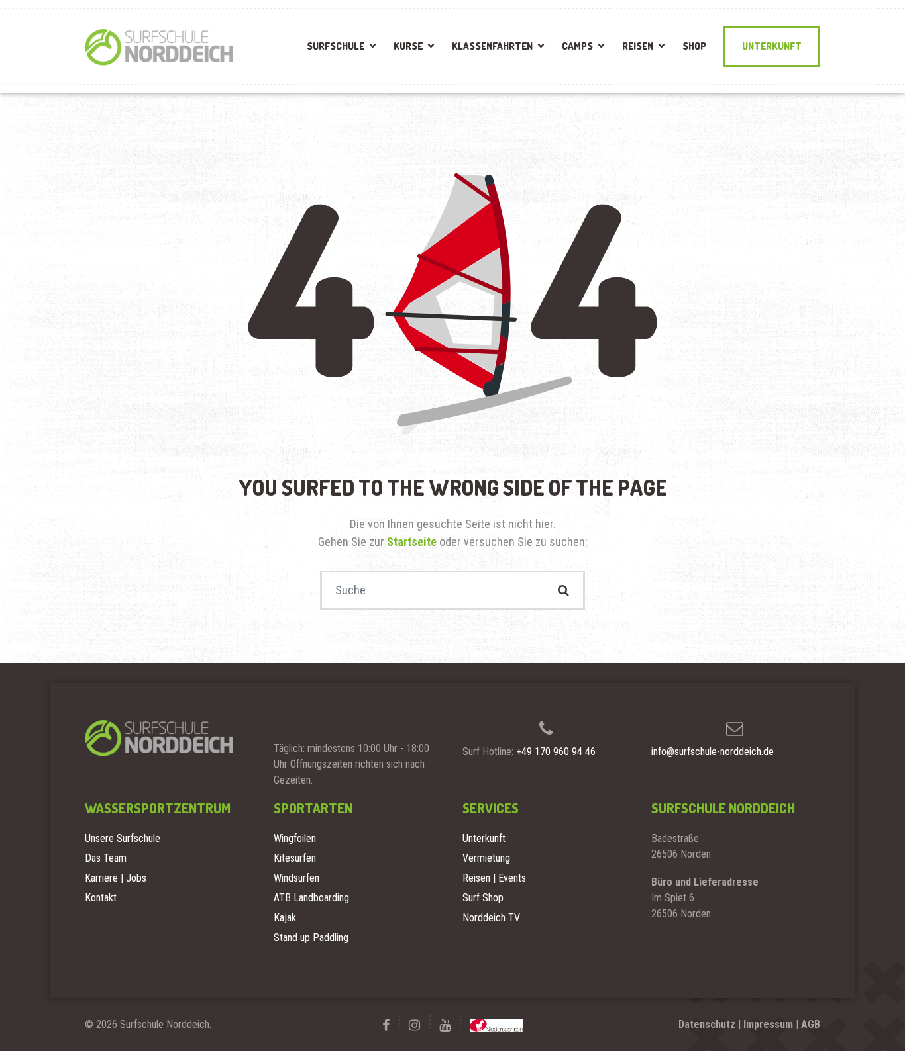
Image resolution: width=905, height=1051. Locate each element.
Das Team (106, 858)
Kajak (285, 917)
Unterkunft (772, 46)
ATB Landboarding (311, 897)
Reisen (637, 46)
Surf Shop (483, 897)
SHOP (694, 46)
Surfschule (335, 46)
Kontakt (101, 897)
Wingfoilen (295, 838)
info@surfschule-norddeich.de (712, 751)
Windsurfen (296, 878)
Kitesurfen (295, 858)
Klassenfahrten (492, 46)
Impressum (768, 1024)
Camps (577, 46)
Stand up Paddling (311, 937)
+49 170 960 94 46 (556, 751)
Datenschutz (706, 1024)
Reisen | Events (494, 878)
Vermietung (486, 858)
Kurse (408, 46)
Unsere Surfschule (122, 838)
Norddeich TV (491, 917)
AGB (810, 1024)
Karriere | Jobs (115, 878)
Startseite (413, 542)
